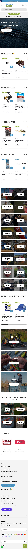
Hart (19, 449)
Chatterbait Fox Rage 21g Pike (19, 141)
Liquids (20, 246)
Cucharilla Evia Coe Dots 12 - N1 (7, 173)
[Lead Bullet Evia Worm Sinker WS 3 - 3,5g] (7, 63)
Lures (7, 285)
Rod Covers (20, 233)
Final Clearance (14, 13)
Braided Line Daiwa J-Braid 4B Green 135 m (7, 317)
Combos (20, 220)
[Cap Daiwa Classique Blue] (20, 307)
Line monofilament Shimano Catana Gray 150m (20, 107)
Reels (7, 220)
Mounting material (7, 259)
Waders (20, 285)
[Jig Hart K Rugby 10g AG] (20, 63)
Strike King (7, 449)
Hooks (20, 194)
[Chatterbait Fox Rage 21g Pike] (20, 131)
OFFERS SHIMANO (6, 30)
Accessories (7, 194)
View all (25, 53)
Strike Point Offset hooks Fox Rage (6, 141)
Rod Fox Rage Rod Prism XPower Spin (20, 173)
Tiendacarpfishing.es (8, 485)
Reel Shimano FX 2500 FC (7, 106)
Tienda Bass (6, 545)
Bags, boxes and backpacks (7, 207)
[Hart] (19, 442)
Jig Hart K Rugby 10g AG (20, 72)
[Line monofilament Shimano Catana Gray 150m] (20, 97)
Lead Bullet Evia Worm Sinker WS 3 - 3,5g (7, 72)
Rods (20, 207)
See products (14, 341)
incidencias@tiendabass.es (10, 471)
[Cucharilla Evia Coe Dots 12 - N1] (7, 164)
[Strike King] (7, 442)
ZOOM (7, 409)
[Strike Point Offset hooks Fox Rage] (7, 131)
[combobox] (14, 9)
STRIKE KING (7, 422)
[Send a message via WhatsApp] (2, 546)
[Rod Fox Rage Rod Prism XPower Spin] (20, 164)
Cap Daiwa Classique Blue (19, 317)
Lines (7, 246)
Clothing (20, 272)
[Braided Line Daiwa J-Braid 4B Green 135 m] (7, 307)
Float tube (20, 259)
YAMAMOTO (20, 409)
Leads (7, 272)
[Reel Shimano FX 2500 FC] (7, 97)
